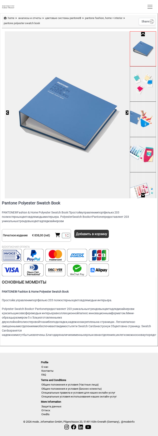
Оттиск (45, 410)
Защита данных (51, 406)
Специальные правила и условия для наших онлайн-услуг (78, 392)
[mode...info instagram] (66, 427)
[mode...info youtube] (88, 427)
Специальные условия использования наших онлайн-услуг (79, 396)
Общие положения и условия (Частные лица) (70, 384)
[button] (149, 6)
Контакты (47, 370)
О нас (44, 366)
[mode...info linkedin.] (80, 427)
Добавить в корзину (91, 234)
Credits (45, 414)
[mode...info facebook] (74, 427)
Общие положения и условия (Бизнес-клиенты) (71, 388)
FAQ (43, 374)
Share (145, 21)
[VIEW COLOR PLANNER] (8, 6)
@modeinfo (128, 421)
